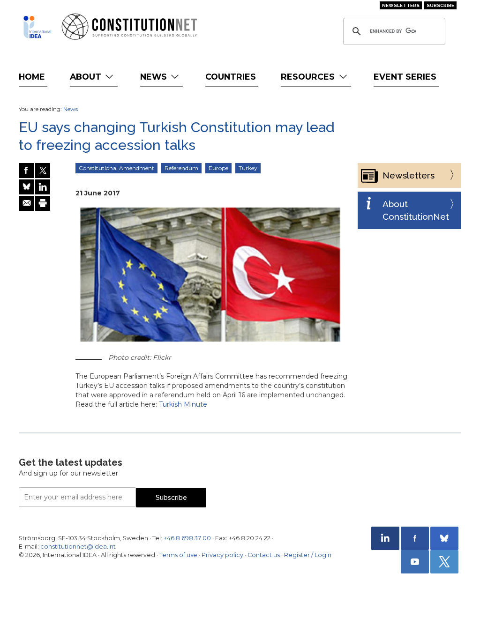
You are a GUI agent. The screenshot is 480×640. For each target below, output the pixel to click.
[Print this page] (42, 203)
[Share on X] (42, 170)
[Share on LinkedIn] (42, 186)
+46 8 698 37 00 (187, 538)
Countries (230, 77)
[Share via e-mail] (26, 203)
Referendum (181, 167)
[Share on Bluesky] (26, 186)
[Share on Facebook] (26, 170)
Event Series (405, 77)
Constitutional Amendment (116, 167)
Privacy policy (222, 554)
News (154, 77)
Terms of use (178, 554)
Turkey (248, 167)
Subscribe (440, 5)
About (87, 77)
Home (32, 77)
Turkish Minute (183, 404)
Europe (218, 167)
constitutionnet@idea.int (78, 546)
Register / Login (307, 554)
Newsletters (401, 5)
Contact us (264, 554)
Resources (309, 77)
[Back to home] (37, 27)
